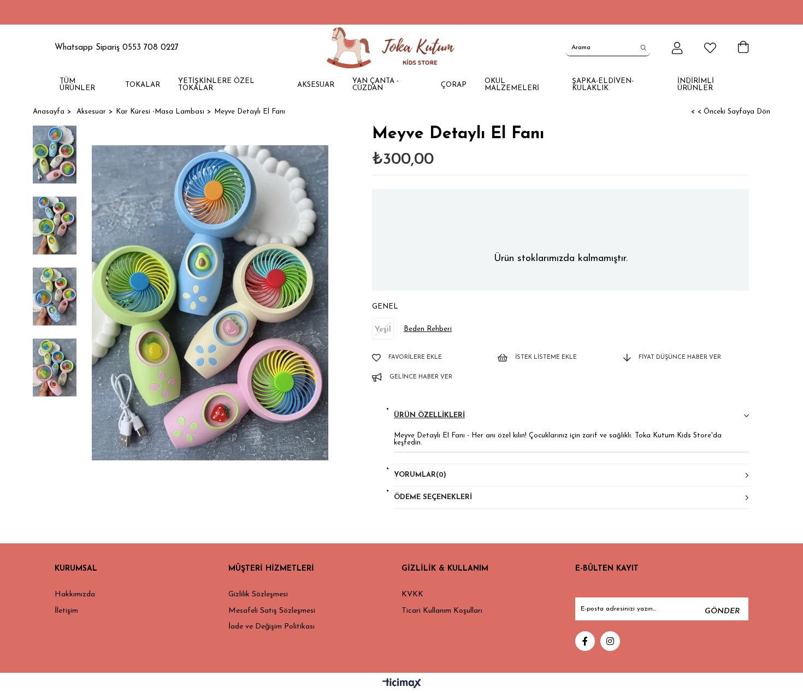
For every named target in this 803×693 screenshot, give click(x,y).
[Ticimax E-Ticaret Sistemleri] (401, 684)
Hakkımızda (75, 594)
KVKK (412, 594)
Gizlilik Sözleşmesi (258, 594)
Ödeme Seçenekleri (433, 497)
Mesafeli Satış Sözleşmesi (271, 611)
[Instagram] (610, 641)
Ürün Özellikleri (429, 415)
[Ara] (643, 47)
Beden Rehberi (428, 329)
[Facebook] (585, 641)
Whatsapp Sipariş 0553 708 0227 (117, 48)
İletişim (66, 611)
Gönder (722, 611)
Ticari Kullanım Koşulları (442, 611)
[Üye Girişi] (677, 48)
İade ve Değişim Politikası (271, 627)
